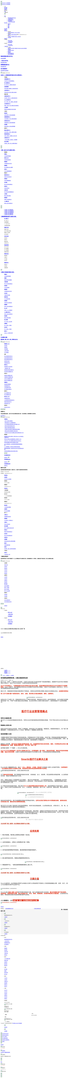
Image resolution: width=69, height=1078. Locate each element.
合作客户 (13, 48)
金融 (8, 24)
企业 (8, 25)
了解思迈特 (6, 46)
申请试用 (5, 605)
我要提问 (9, 34)
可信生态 (19, 48)
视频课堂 (13, 36)
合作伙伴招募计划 (11, 53)
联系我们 (25, 48)
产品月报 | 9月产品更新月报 (8, 213)
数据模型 (5, 948)
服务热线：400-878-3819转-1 (15, 32)
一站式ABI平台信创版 (11, 21)
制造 (9, 23)
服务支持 (5, 30)
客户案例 (5, 8)
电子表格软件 (10, 20)
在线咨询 (9, 32)
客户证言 (9, 51)
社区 (5, 11)
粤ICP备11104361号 (16, 1023)
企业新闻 (9, 50)
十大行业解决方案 (7, 958)
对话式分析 (6, 951)
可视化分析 (6, 953)
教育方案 (5, 965)
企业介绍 (5, 990)
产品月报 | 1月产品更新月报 (8, 209)
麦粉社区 (5, 38)
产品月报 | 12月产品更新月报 (8, 210)
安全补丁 (5, 986)
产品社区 (5, 979)
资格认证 (5, 984)
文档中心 (16, 36)
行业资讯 (12, 50)
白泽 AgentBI (10, 40)
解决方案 (5, 7)
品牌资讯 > (8, 675)
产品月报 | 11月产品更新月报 (8, 211)
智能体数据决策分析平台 (12, 17)
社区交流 (19, 36)
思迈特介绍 (10, 48)
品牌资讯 (9, 49)
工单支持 (12, 34)
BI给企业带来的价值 (37, 908)
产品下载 (9, 37)
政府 (8, 26)
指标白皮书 (6, 972)
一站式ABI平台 (10, 18)
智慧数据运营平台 (11, 19)
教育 (8, 27)
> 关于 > (4, 675)
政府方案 (5, 963)
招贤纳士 (9, 52)
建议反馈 (15, 34)
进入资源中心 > (3, 415)
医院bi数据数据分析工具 (9, 908)
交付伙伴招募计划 (11, 54)
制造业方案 (6, 960)
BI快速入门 (10, 36)
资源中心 (5, 9)
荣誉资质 (16, 48)
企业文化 (22, 48)
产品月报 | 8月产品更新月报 (8, 214)
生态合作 (5, 993)
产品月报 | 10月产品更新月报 (8, 212)
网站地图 (20, 1023)
